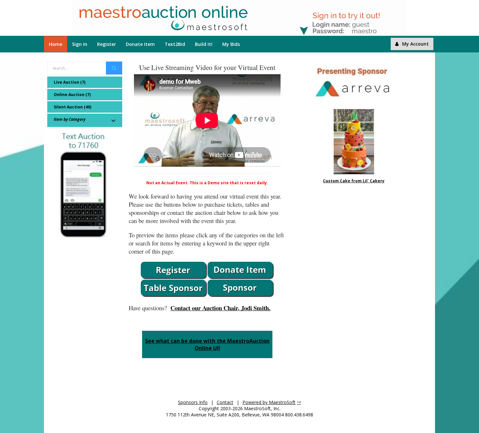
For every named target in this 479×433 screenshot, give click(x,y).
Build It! (203, 44)
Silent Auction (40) (72, 107)
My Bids (231, 44)
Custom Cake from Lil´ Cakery (354, 181)
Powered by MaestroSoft (269, 402)
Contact (225, 402)
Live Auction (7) (69, 82)
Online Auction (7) (72, 94)
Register (106, 44)
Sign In (79, 44)
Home (55, 44)
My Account (415, 44)
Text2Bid (175, 44)
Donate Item (140, 44)
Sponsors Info (193, 402)
